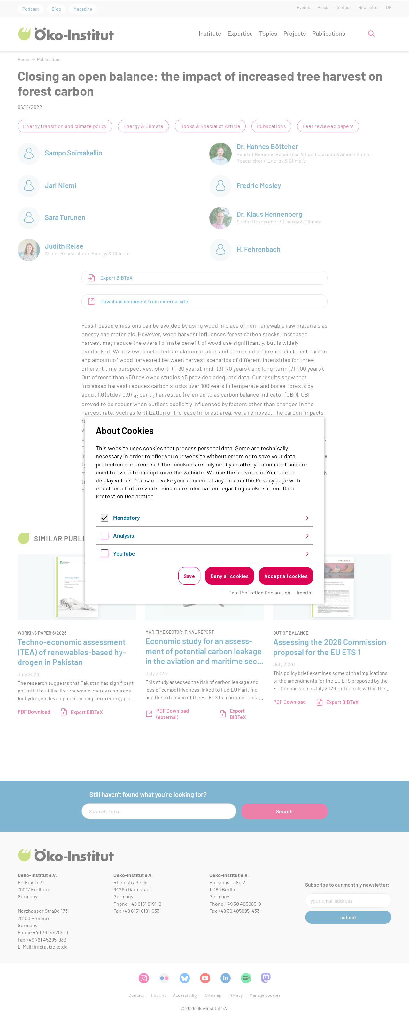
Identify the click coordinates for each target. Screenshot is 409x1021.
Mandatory (126, 517)
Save (189, 576)
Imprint (305, 592)
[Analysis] (104, 537)
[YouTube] (104, 554)
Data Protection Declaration (259, 592)
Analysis (123, 535)
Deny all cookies (230, 576)
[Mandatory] (104, 519)
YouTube (124, 553)
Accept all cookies (286, 576)
